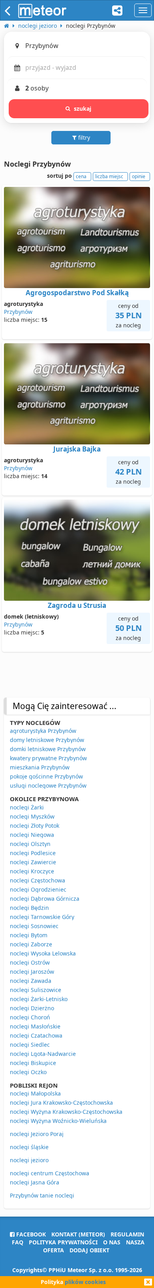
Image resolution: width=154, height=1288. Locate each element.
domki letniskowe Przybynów (48, 749)
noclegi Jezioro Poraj (37, 1134)
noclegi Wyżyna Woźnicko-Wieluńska (58, 1121)
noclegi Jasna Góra (34, 1182)
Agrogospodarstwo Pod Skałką (77, 292)
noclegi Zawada (30, 980)
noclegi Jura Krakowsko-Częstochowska (61, 1102)
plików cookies (85, 1282)
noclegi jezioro (29, 1160)
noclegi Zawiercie (33, 862)
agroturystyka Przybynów (43, 730)
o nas (111, 1242)
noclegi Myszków (32, 816)
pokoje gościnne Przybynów (46, 776)
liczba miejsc (109, 176)
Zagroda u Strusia (77, 605)
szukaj (83, 108)
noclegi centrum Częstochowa (49, 1173)
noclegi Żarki (27, 807)
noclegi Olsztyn (30, 844)
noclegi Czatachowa (36, 1035)
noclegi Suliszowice (35, 990)
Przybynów (18, 311)
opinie (138, 176)
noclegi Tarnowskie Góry (42, 917)
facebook (30, 1234)
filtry (83, 137)
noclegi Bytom (28, 935)
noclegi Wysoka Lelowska (43, 953)
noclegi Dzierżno (32, 1008)
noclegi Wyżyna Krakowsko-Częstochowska (66, 1111)
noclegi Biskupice (33, 1063)
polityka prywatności (63, 1242)
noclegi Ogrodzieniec (38, 889)
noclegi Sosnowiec (34, 926)
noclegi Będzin (29, 907)
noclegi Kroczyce (32, 871)
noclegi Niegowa (32, 834)
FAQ (17, 1242)
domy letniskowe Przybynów (47, 740)
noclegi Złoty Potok (34, 825)
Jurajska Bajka (77, 449)
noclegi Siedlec (30, 1044)
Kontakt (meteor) (78, 1234)
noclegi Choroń (30, 1017)
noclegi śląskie (29, 1147)
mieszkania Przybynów (39, 767)
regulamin (127, 1234)
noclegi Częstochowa (37, 880)
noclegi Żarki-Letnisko (39, 999)
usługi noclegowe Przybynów (48, 785)
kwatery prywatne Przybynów (48, 758)
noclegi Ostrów (30, 962)
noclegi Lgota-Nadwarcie (43, 1053)
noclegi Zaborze (31, 944)
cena (81, 176)
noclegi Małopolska (35, 1093)
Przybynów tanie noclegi (42, 1195)
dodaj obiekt (89, 1250)
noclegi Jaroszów (32, 971)
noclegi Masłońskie (35, 1026)
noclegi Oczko (28, 1072)
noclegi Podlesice (33, 853)
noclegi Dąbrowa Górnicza (44, 898)
